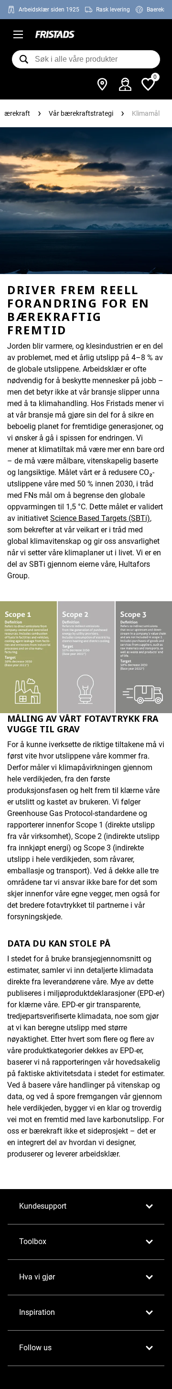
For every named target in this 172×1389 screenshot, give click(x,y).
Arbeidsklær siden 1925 (49, 9)
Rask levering (113, 9)
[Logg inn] (125, 84)
